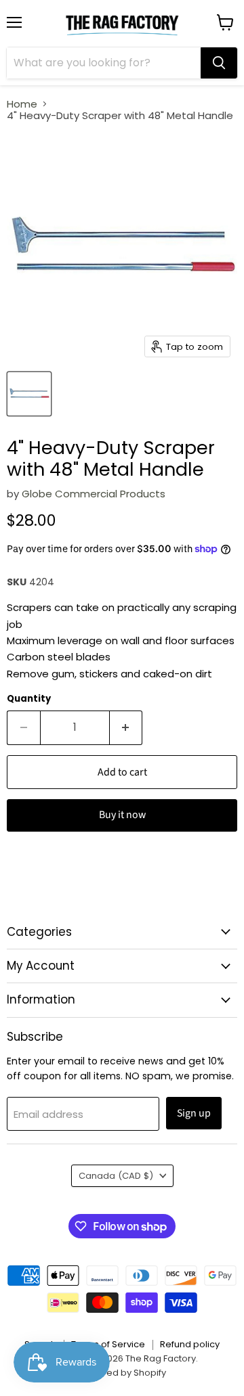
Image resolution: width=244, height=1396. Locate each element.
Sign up (194, 1113)
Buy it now (122, 814)
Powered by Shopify (122, 1372)
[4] (29, 393)
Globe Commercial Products (93, 494)
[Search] (219, 62)
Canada (116, 1175)
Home (22, 104)
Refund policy (190, 1344)
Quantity (29, 699)
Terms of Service (108, 1344)
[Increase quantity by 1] (126, 727)
